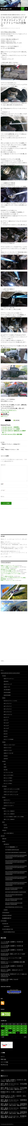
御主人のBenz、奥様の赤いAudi (14, 1089)
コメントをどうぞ (16, 28)
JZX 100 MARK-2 (7, 689)
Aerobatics (6, 844)
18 (14, 1030)
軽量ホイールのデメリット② (7, 580)
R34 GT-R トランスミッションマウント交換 (11, 958)
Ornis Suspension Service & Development (10, 673)
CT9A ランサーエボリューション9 (10, 791)
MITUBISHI (4, 786)
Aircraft (3, 835)
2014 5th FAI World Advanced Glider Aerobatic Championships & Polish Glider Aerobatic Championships (16, 867)
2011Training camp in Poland (12, 849)
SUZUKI (3, 797)
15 (2, 1030)
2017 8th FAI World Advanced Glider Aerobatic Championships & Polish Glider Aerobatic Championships (16, 878)
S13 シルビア (6, 722)
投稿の (3, 1059)
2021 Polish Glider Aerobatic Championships (15, 892)
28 (25, 1032)
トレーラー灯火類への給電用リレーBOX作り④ (12, 941)
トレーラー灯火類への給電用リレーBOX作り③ (12, 945)
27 (21, 1032)
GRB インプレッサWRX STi (9, 819)
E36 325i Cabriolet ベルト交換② (11, 429)
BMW (3, 822)
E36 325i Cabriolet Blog (14, 14)
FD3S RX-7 (6, 755)
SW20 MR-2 (6, 681)
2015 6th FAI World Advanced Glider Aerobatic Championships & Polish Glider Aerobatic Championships (16, 862)
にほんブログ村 (5, 412)
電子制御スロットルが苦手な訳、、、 (10, 569)
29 (2, 1034)
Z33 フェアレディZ (7, 709)
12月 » (25, 1037)
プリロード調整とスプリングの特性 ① (10, 567)
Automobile (4, 14)
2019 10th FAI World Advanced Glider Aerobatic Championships (13, 888)
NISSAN (3, 698)
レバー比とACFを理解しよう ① (8, 571)
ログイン (3, 1056)
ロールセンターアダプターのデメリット (10, 572)
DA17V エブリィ (7, 800)
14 (25, 1028)
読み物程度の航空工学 (6, 918)
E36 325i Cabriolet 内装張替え (10, 427)
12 (17, 1028)
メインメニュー (26, 9)
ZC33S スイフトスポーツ (9, 805)
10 (10, 1028)
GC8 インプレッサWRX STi (9, 811)
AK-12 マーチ (6, 717)
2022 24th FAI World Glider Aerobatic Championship (14, 895)
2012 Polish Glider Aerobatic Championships (15, 852)
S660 (5, 764)
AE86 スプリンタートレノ (9, 678)
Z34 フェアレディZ (7, 711)
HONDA (4, 761)
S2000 (5, 767)
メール (3, 490)
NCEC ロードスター (8, 747)
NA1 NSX (5, 769)
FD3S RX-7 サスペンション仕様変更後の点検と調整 (13, 962)
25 (14, 1032)
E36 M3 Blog (6, 926)
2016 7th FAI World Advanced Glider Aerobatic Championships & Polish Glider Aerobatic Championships (16, 873)
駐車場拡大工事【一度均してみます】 (10, 979)
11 (14, 1028)
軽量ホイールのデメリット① (7, 565)
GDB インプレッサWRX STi (9, 813)
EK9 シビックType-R (8, 778)
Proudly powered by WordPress (7, 1124)
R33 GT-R (5, 733)
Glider (3, 841)
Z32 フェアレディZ (7, 706)
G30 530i (5, 827)
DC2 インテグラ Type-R (8, 775)
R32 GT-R (5, 731)
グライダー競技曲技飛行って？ (11, 847)
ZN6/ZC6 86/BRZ (7, 692)
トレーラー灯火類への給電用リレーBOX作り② (12, 949)
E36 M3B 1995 (5, 923)
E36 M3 (5, 824)
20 (21, 1030)
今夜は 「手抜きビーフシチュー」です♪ (10, 448)
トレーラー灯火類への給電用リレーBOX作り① (12, 966)
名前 (2, 484)
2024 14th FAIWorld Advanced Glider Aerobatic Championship (13, 903)
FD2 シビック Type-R (8, 780)
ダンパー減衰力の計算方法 (7, 576)
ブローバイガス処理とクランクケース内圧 (11, 573)
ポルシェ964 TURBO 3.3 (9, 833)
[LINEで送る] (16, 420)
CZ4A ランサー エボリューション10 (11, 794)
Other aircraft (5, 912)
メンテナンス (22, 14)
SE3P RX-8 (6, 758)
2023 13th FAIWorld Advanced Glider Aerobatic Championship (13, 899)
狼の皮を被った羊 (6, 9)
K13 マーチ (6, 720)
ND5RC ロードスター (8, 750)
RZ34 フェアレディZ (8, 714)
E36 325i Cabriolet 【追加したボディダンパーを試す (13, 954)
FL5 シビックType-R (8, 783)
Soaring (6, 909)
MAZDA (3, 742)
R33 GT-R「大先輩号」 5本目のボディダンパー (12, 970)
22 (2, 1032)
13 (21, 1028)
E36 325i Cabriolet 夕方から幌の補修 (12, 434)
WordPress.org (4, 1064)
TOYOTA (4, 675)
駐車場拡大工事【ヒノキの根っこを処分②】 (11, 1092)
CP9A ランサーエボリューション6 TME (11, 789)
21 (25, 1030)
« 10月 (2, 1037)
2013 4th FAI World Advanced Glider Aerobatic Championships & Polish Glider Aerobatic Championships (16, 857)
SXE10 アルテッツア (8, 684)
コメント (3, 464)
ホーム (2, 670)
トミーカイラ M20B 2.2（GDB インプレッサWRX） (14, 816)
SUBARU (4, 808)
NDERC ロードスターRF (8, 753)
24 (10, 1032)
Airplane (4, 838)
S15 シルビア (6, 728)
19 (17, 1030)
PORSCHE (4, 830)
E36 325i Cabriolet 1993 (7, 929)
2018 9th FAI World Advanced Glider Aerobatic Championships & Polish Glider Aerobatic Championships (16, 884)
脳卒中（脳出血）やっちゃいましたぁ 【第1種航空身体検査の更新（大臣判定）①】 (13, 1116)
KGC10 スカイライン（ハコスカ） (11, 700)
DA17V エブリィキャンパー (9, 802)
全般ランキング (4, 416)
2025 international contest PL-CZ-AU (14, 907)
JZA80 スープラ (7, 686)
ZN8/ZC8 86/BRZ (7, 695)
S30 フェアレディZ (7, 703)
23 (6, 1032)
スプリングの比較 (5, 568)
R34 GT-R (5, 736)
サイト (2, 496)
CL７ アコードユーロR (8, 772)
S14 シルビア (6, 725)
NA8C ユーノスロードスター (9, 744)
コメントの (4, 1062)
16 (6, 1030)
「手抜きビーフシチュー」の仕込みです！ (11, 443)
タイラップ (10, 28)
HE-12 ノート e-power (8, 739)
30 (6, 1034)
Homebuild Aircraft (7, 915)
